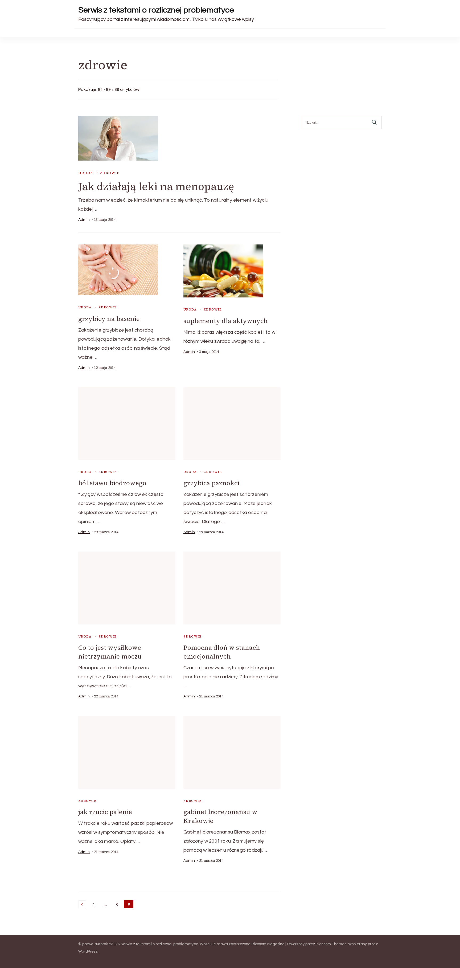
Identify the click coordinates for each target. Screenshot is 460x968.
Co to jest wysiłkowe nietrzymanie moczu (110, 652)
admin (84, 220)
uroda (85, 173)
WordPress (88, 951)
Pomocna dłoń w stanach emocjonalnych (221, 652)
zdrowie (110, 173)
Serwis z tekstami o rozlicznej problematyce (156, 10)
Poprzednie (82, 904)
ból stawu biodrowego (112, 483)
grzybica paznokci (211, 483)
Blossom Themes (331, 944)
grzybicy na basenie (109, 318)
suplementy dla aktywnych (225, 320)
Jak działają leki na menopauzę (156, 186)
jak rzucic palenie (105, 811)
